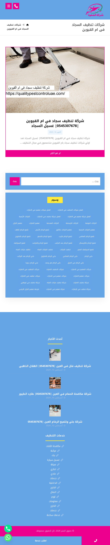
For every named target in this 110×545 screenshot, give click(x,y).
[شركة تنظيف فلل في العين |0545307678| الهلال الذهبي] (55, 355)
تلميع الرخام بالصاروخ (23, 236)
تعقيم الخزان (17, 223)
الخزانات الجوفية (91, 223)
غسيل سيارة (53, 460)
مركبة (53, 450)
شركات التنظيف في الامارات (28, 269)
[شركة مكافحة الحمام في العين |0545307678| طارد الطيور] (55, 383)
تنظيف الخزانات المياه (45, 249)
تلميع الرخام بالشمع (45, 236)
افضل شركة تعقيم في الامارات (79, 216)
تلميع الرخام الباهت (21, 229)
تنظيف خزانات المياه (23, 249)
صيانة (53, 464)
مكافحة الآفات (53, 446)
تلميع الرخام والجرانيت (40, 243)
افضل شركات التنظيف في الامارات (70, 210)
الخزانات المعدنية (53, 223)
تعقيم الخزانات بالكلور (64, 229)
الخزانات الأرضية (24, 216)
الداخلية (53, 483)
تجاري (53, 469)
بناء (53, 455)
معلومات (53, 501)
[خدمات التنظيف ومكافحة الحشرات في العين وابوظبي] (95, 9)
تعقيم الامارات (34, 223)
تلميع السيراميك (19, 243)
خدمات (53, 478)
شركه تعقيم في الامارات (55, 289)
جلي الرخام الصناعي (70, 256)
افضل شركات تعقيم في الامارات (39, 210)
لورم (53, 496)
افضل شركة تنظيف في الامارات (48, 216)
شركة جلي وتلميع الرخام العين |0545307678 (55, 421)
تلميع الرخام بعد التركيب (63, 243)
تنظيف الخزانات (65, 249)
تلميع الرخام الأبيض (42, 229)
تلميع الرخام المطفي (86, 236)
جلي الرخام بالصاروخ (48, 256)
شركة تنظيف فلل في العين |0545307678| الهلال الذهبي (55, 366)
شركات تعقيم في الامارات (56, 276)
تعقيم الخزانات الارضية (87, 229)
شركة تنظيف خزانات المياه (56, 282)
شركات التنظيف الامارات (55, 269)
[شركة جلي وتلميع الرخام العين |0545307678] (55, 410)
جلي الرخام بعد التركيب (25, 256)
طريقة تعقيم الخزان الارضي (29, 289)
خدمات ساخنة (53, 515)
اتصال (53, 492)
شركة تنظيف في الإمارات (81, 289)
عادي (53, 473)
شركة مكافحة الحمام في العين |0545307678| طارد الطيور (55, 393)
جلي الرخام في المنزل (76, 262)
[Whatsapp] (8, 537)
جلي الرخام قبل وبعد (53, 262)
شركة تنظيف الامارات (81, 282)
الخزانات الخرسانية (72, 223)
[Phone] (8, 529)
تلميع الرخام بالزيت (65, 236)
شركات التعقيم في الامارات (81, 269)
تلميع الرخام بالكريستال (87, 243)
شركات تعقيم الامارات (81, 276)
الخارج (53, 487)
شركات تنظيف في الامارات (30, 276)
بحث (15, 181)
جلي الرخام (89, 256)
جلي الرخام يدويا (32, 262)
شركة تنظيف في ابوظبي (30, 282)
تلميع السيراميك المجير (86, 249)
